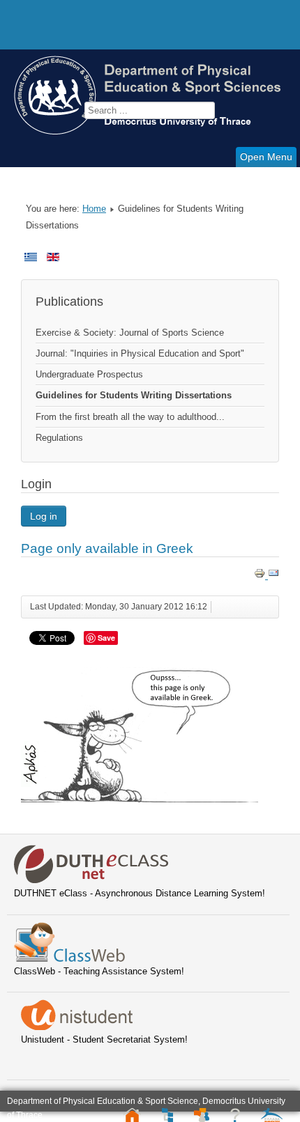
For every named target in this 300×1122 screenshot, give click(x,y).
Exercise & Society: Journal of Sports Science (130, 332)
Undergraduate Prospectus (89, 374)
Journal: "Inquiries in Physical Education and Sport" (140, 353)
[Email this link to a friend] (273, 575)
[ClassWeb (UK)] (69, 958)
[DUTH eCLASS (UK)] (91, 880)
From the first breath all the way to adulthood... (130, 417)
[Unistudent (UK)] (77, 1027)
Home (94, 208)
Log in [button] (43, 516)
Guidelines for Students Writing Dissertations (134, 395)
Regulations (59, 438)
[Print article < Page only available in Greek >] (261, 575)
